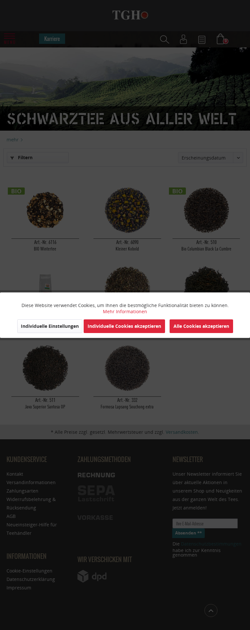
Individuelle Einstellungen (50, 326)
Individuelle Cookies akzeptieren (124, 326)
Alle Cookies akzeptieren (201, 326)
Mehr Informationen (125, 311)
